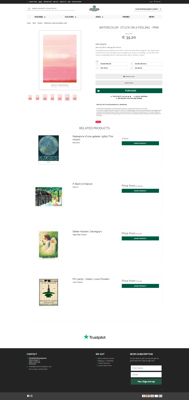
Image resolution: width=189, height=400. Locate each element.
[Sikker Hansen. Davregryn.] (48, 250)
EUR (151, 2)
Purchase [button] (130, 90)
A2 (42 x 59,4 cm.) (141, 64)
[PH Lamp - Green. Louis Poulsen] (48, 297)
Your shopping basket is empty (146, 9)
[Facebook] (28, 396)
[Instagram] (31, 396)
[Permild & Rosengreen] (94, 8)
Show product (140, 143)
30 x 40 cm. (138, 68)
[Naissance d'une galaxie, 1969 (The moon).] (48, 155)
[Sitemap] (161, 389)
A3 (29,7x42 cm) (106, 64)
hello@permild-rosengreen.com (40, 366)
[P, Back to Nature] (48, 202)
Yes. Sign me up (146, 381)
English (158, 1)
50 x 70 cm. (104, 68)
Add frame (129, 83)
